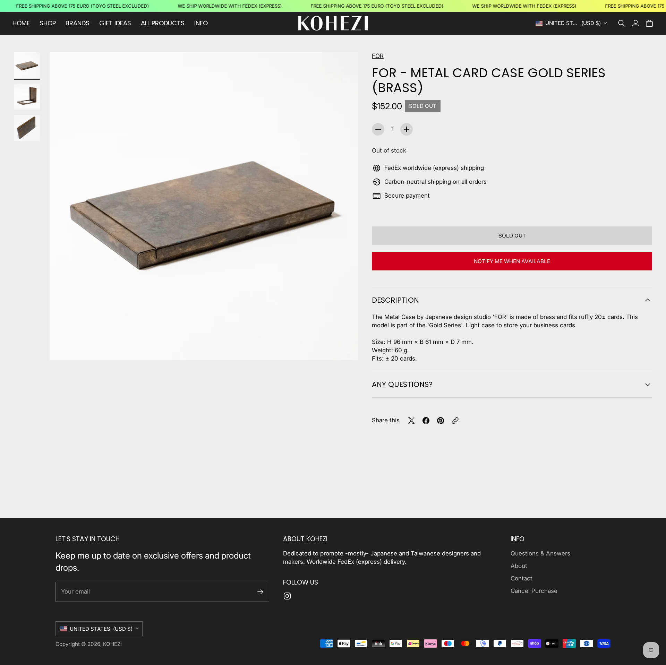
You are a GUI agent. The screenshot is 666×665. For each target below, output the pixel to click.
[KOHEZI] (333, 23)
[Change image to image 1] (27, 65)
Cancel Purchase (534, 590)
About (519, 565)
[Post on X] (411, 420)
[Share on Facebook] (426, 420)
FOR (378, 55)
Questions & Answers (540, 553)
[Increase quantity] (406, 129)
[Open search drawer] (622, 23)
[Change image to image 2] (27, 97)
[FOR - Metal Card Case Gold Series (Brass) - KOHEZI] (204, 206)
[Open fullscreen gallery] (344, 347)
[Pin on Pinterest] (440, 420)
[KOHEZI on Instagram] (287, 596)
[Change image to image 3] (27, 128)
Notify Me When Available (512, 261)
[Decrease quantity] (378, 129)
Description (395, 300)
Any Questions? (402, 384)
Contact (521, 578)
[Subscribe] (260, 591)
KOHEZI (112, 644)
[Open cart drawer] (649, 23)
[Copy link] (455, 420)
